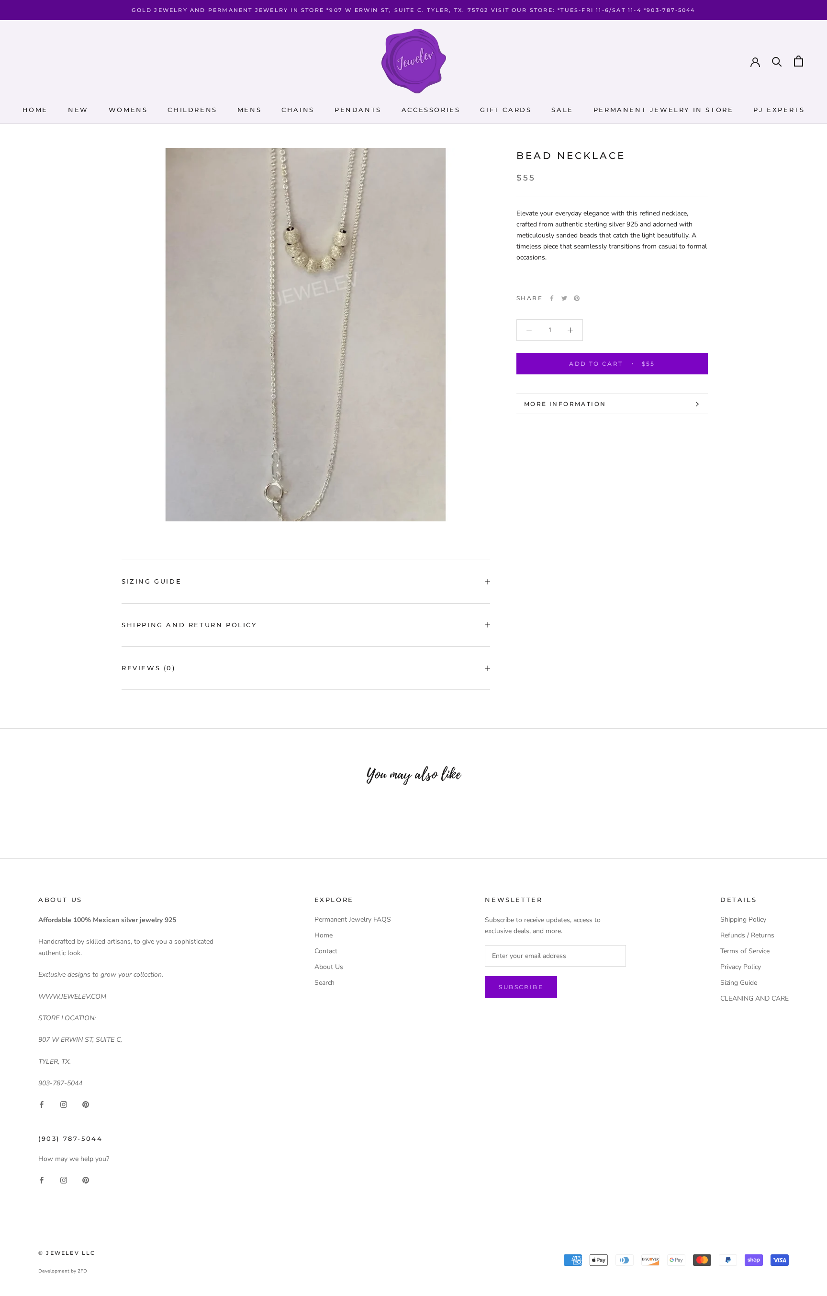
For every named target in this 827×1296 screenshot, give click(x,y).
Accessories (431, 109)
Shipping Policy (743, 919)
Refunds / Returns (747, 935)
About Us (328, 966)
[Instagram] (63, 1104)
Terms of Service (745, 951)
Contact (325, 951)
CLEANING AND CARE (754, 998)
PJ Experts (779, 109)
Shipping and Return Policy (189, 625)
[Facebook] (552, 298)
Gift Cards (505, 109)
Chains (297, 109)
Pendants (358, 109)
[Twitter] (564, 298)
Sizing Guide (151, 581)
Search (324, 982)
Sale (562, 109)
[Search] (777, 61)
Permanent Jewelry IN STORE (663, 109)
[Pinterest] (577, 298)
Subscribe (521, 987)
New (78, 109)
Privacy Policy (740, 966)
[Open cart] (798, 61)
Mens (249, 109)
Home (35, 109)
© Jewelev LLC (67, 1253)
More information (565, 403)
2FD (82, 1271)
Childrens (192, 109)
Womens (128, 109)
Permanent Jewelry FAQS (352, 919)
